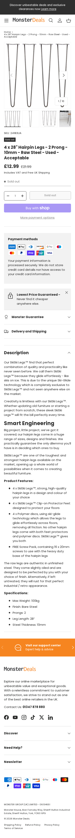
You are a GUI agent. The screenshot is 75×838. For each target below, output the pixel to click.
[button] (68, 20)
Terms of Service (13, 828)
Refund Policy (32, 824)
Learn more (48, 9)
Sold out (50, 195)
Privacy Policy (51, 824)
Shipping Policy (12, 824)
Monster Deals (21, 818)
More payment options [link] (37, 217)
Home (7, 32)
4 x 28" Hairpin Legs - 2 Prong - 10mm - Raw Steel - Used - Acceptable (37, 35)
